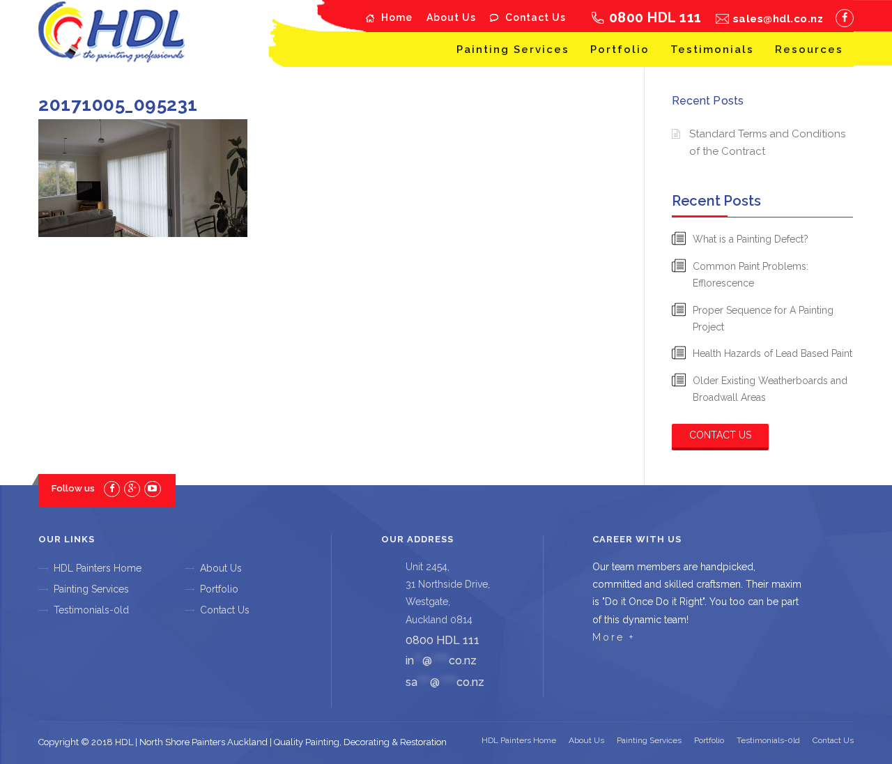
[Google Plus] (132, 488)
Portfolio (619, 49)
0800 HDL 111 (655, 17)
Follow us (73, 488)
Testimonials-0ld (91, 610)
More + (613, 637)
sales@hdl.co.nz (778, 19)
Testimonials (712, 49)
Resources (809, 49)
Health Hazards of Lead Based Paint (772, 353)
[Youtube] (152, 488)
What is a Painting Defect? (750, 239)
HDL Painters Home (97, 568)
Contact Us (535, 17)
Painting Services (512, 49)
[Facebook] (845, 18)
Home (397, 17)
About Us (451, 17)
